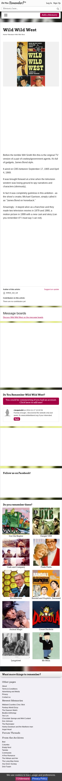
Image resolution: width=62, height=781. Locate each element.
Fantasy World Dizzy (10, 708)
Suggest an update (51, 289)
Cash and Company (16, 567)
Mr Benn (46, 660)
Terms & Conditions (9, 689)
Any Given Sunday (9, 764)
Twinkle (5, 750)
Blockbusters (16, 598)
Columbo (5, 745)
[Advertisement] (31, 121)
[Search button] (58, 8)
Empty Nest (6, 747)
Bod (3, 742)
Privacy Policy (39, 778)
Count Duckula (46, 629)
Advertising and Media (11, 692)
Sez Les (5, 716)
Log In (49, 3)
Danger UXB (46, 536)
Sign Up (57, 3)
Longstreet (16, 660)
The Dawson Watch (9, 710)
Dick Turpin (6, 767)
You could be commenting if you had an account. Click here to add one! (31, 401)
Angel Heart (7, 729)
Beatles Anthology (9, 713)
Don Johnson (7, 721)
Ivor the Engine (16, 536)
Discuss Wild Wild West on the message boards (23, 317)
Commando (6, 753)
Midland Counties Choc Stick (13, 705)
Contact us (6, 697)
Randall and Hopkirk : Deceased (46, 598)
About (4, 686)
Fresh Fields (46, 567)
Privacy (5, 694)
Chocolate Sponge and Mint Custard (16, 718)
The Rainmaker (8, 724)
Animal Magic (16, 629)
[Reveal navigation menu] (6, 15)
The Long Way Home (10, 761)
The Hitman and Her (10, 758)
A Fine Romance (8, 756)
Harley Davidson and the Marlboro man (17, 727)
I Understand (22, 778)
